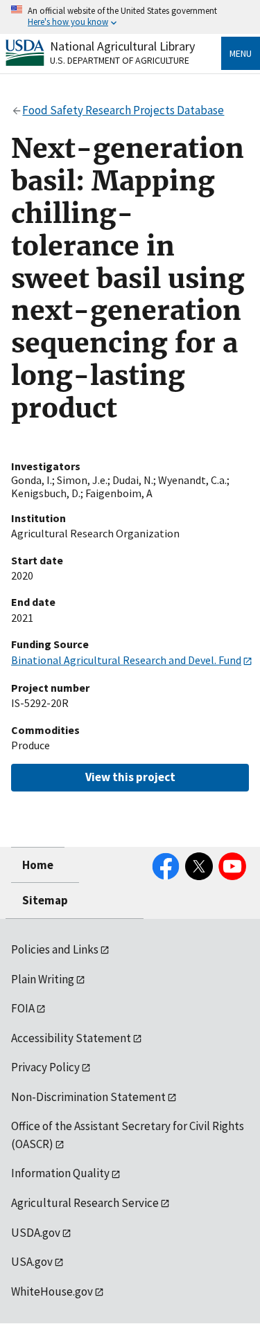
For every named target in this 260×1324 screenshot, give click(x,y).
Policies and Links (54, 949)
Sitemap (45, 900)
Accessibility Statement (71, 1038)
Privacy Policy (45, 1067)
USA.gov (32, 1261)
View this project (130, 777)
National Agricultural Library (122, 46)
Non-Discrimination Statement (88, 1096)
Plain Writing (42, 979)
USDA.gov (35, 1232)
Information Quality (60, 1173)
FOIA (23, 1008)
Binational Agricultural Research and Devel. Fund (126, 660)
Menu (240, 53)
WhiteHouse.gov (52, 1291)
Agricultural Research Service (85, 1202)
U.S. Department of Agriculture (119, 60)
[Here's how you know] (130, 17)
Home (37, 865)
